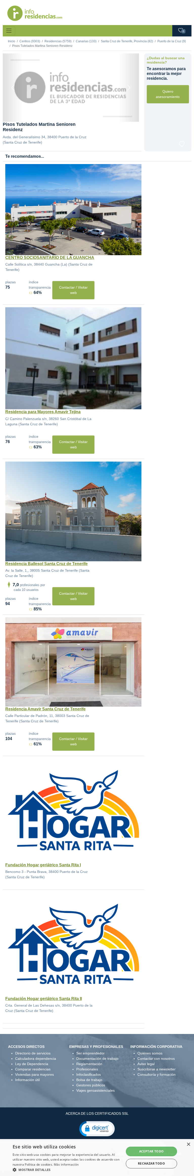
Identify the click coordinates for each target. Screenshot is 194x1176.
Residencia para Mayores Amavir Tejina (43, 412)
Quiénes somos (149, 1053)
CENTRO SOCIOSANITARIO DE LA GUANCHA (49, 257)
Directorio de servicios (33, 1053)
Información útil (27, 1080)
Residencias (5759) (57, 41)
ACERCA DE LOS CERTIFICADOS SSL (97, 1113)
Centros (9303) (29, 41)
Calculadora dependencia (35, 1059)
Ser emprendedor (90, 1053)
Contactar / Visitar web (73, 290)
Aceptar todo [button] (151, 1151)
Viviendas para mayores (34, 1074)
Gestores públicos (90, 1085)
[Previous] (13, 87)
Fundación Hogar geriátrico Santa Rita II (43, 998)
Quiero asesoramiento (168, 94)
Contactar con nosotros (156, 1059)
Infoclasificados (88, 1074)
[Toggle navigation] (9, 30)
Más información (66, 1164)
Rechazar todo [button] (151, 1163)
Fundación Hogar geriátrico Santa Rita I (43, 865)
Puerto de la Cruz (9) (171, 41)
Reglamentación (89, 1064)
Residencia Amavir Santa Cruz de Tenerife (45, 709)
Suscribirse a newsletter (156, 1069)
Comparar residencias (33, 1069)
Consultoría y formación (156, 1074)
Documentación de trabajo (97, 1059)
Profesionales (87, 1069)
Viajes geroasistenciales (95, 1090)
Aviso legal (146, 1064)
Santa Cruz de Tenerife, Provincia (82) (127, 41)
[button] (97, 1128)
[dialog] (97, 1157)
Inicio (11, 41)
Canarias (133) (86, 41)
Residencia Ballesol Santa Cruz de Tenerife (46, 564)
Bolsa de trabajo (89, 1080)
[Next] (128, 87)
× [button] (188, 1144)
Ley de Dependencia (31, 1064)
